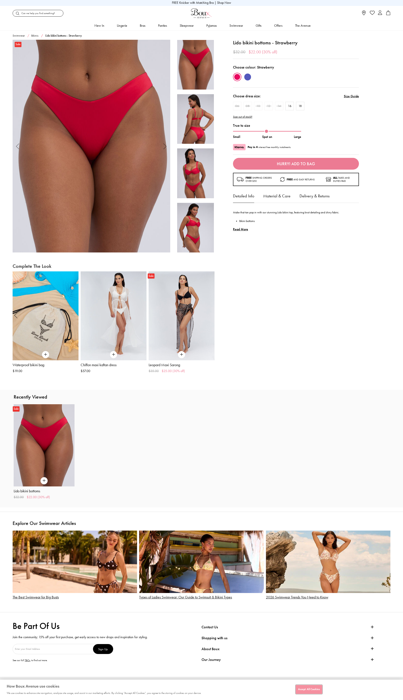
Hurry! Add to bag (296, 163)
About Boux (211, 649)
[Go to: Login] (380, 13)
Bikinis (34, 35)
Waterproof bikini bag (28, 365)
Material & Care (276, 195)
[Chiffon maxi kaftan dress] (114, 316)
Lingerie (122, 26)
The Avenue (303, 26)
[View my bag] (388, 14)
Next (165, 146)
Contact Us (210, 627)
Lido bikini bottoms (27, 491)
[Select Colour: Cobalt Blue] (247, 77)
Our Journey (211, 660)
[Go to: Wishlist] (372, 13)
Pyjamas (211, 26)
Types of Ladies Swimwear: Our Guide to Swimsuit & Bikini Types (185, 597)
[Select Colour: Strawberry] (237, 77)
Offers (278, 26)
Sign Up (103, 649)
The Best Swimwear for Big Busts (36, 597)
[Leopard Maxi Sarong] (182, 316)
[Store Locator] (364, 14)
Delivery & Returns (315, 195)
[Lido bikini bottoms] (91, 146)
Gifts (259, 26)
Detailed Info (243, 195)
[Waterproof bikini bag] (46, 316)
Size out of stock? (242, 117)
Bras (142, 26)
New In (99, 26)
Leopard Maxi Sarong (164, 365)
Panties (162, 26)
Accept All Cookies (309, 689)
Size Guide (351, 96)
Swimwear (236, 26)
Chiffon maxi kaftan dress (98, 365)
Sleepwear (187, 26)
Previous (18, 146)
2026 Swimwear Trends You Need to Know (297, 597)
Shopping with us (214, 638)
